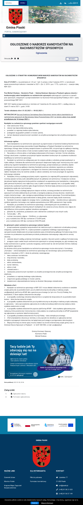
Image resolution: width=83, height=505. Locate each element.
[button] (4, 35)
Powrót (72, 59)
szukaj (22, 3)
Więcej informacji (47, 503)
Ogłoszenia (41, 53)
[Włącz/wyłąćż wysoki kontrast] (65, 3)
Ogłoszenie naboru (19, 394)
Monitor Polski (9, 481)
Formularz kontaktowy (38, 481)
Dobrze (34, 503)
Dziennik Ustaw (9, 477)
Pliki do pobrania (36, 477)
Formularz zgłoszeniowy (21, 397)
